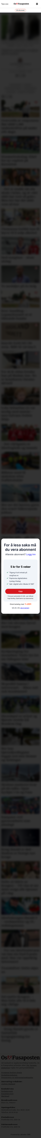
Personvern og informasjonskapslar (17, 1078)
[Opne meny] (37, 4)
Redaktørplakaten (9, 1075)
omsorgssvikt (16, 85)
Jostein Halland (8, 1084)
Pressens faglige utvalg (11, 1073)
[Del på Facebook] (17, 75)
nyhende (27, 85)
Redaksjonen (7, 1091)
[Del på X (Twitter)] (20, 75)
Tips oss (4, 4)
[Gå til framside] (21, 4)
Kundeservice (7, 1094)
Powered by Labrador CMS (20, 1135)
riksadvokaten (30, 88)
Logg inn (20, 554)
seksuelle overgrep (26, 92)
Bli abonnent (20, 10)
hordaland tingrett (13, 88)
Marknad (5, 1096)
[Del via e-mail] (23, 75)
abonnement (24, 608)
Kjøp (21, 591)
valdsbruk (11, 92)
